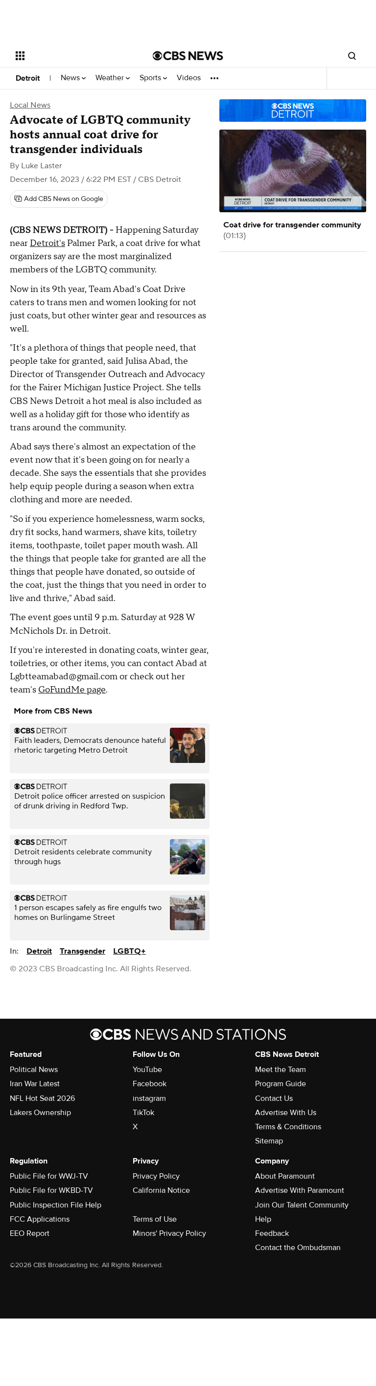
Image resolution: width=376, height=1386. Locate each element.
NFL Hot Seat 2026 (42, 1098)
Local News (30, 105)
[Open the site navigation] (73, 55)
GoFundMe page (72, 689)
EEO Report (29, 1233)
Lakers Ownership (40, 1113)
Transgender (82, 951)
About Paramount (285, 1176)
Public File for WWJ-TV (49, 1176)
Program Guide (280, 1084)
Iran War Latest (35, 1084)
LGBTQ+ (129, 951)
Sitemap (269, 1141)
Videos (189, 78)
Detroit (28, 78)
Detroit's (47, 243)
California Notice (161, 1190)
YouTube (147, 1069)
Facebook (149, 1084)
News (71, 78)
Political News (34, 1069)
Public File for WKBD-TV (51, 1190)
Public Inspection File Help (55, 1205)
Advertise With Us (285, 1113)
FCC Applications (40, 1219)
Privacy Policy (156, 1176)
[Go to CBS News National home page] (188, 56)
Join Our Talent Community (302, 1205)
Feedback (272, 1233)
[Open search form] (352, 55)
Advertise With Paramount (299, 1190)
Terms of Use (155, 1219)
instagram (149, 1098)
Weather (110, 78)
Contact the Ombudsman (298, 1248)
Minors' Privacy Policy (169, 1233)
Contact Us (274, 1098)
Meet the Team (280, 1069)
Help (263, 1219)
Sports (151, 78)
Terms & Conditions (288, 1127)
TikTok (143, 1113)
